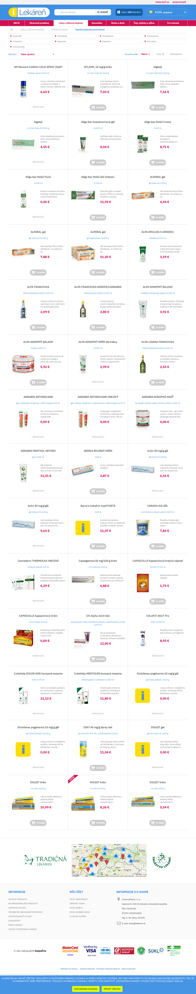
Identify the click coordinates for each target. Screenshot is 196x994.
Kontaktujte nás (17, 908)
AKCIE (16, 23)
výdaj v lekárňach (131, 12)
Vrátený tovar (77, 903)
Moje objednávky (79, 899)
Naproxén (61, 41)
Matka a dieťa (117, 23)
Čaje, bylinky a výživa (144, 23)
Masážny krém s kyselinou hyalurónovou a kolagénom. (172, 631)
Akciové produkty (17, 899)
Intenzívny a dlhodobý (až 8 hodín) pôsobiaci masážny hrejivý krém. (52, 633)
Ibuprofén (17, 36)
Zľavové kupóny (78, 916)
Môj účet (76, 892)
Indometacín (152, 36)
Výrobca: (12, 54)
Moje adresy (76, 908)
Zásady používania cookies (22, 929)
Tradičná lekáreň (87, 968)
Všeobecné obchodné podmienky (25, 912)
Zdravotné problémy (39, 23)
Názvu (144, 54)
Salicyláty (151, 41)
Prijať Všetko (112, 989)
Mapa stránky (15, 925)
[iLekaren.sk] (29, 12)
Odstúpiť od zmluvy (69, 968)
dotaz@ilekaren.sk (137, 923)
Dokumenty (14, 920)
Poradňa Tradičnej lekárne (108, 968)
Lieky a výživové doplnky (71, 23)
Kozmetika (97, 23)
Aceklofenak (107, 36)
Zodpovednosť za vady (20, 916)
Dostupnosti (176, 54)
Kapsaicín (106, 41)
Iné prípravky (18, 46)
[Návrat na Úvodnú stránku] (11, 30)
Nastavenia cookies (85, 989)
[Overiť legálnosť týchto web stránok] (174, 950)
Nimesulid (17, 41)
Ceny (158, 54)
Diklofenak (62, 36)
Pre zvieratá (173, 23)
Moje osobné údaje (80, 912)
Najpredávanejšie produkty (23, 903)
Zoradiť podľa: (131, 54)
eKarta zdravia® (129, 968)
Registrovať (179, 2)
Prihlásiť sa (162, 2)
